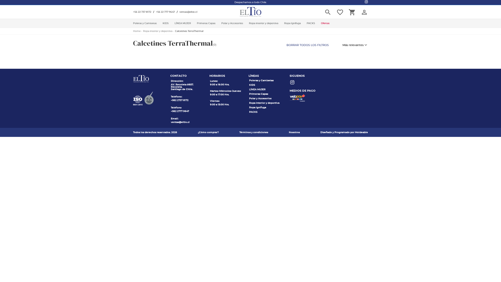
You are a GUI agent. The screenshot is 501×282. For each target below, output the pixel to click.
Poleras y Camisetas (261, 80)
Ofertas (325, 23)
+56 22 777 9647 (165, 12)
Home (137, 31)
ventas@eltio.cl (188, 12)
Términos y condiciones (253, 132)
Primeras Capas (258, 94)
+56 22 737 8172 (142, 12)
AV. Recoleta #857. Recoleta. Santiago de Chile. (182, 86)
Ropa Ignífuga (257, 107)
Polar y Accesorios (260, 98)
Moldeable (361, 132)
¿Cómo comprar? (208, 132)
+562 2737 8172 (179, 100)
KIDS (252, 85)
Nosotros (294, 132)
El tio (250, 12)
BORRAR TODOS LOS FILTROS (308, 45)
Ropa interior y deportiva (157, 31)
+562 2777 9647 (180, 111)
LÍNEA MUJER (257, 89)
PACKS (253, 112)
